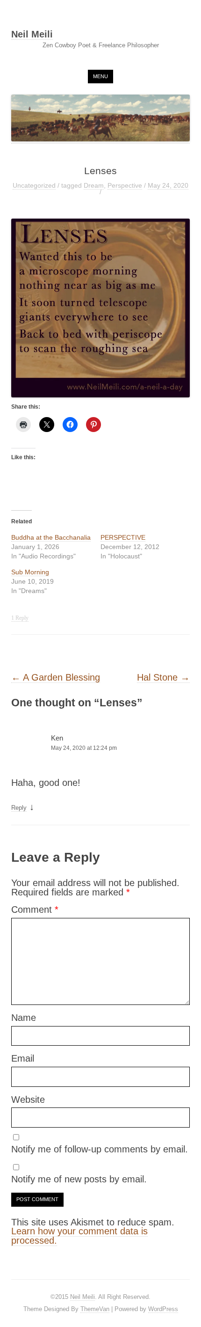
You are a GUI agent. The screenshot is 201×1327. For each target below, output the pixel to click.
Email (22, 1058)
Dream (94, 185)
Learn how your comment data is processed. (79, 1236)
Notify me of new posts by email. (79, 1179)
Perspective (125, 185)
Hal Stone (163, 677)
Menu (100, 76)
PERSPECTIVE (122, 537)
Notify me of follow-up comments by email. (99, 1149)
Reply (19, 807)
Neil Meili (32, 34)
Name (23, 1017)
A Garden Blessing (55, 677)
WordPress (163, 1308)
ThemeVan (94, 1308)
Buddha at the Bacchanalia (51, 537)
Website (28, 1099)
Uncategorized (34, 185)
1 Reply (20, 618)
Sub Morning (30, 572)
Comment (34, 909)
